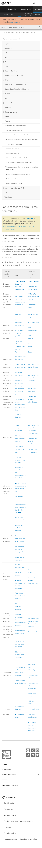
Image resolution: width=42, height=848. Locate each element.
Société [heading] (4, 780)
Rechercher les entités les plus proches (20, 633)
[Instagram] (33, 755)
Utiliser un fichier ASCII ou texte (16, 158)
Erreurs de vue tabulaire (13, 183)
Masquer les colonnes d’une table (20, 449)
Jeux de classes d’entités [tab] (14, 75)
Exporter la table (33, 322)
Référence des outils (28, 15)
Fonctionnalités (25, 9)
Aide (19, 15)
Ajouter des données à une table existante (20, 538)
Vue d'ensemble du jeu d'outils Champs (33, 367)
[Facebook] (28, 750)
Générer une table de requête (32, 441)
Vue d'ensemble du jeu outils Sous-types (33, 388)
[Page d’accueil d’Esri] (6, 3)
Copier (30, 352)
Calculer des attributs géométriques (32, 399)
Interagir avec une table (13, 130)
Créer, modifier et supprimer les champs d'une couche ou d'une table (20, 370)
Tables (33, 33)
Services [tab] (8, 107)
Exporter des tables (12, 149)
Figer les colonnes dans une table (20, 460)
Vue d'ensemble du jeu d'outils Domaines (33, 378)
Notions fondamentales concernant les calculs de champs (20, 570)
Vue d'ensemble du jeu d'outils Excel (33, 314)
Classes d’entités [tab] (11, 71)
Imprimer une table (12, 153)
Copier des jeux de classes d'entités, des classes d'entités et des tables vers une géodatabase (20, 328)
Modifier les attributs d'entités (19, 528)
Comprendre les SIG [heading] (9, 774)
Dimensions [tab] (9, 62)
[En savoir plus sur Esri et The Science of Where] (6, 755)
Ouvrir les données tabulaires (15, 126)
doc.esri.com (15, 22)
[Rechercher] (34, 3)
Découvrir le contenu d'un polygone (19, 654)
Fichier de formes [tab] (11, 112)
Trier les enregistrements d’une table (20, 428)
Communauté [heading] (7, 769)
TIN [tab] (6, 192)
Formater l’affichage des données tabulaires (23, 139)
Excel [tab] (7, 66)
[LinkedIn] (37, 750)
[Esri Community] (28, 755)
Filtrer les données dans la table (20, 438)
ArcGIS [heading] (4, 764)
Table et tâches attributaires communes (18, 162)
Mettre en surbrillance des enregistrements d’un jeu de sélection (20, 507)
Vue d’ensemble (10, 9)
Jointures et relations (15, 144)
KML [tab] (6, 80)
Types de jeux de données (12, 39)
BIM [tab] (6, 53)
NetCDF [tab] (7, 94)
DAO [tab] (6, 57)
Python (37, 15)
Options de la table (12, 179)
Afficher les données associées (18, 606)
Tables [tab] (7, 116)
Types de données (22, 33)
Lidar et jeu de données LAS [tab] (15, 85)
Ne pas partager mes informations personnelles (20, 839)
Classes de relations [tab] (12, 103)
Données (11, 33)
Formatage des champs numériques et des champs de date (20, 404)
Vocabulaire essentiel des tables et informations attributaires (21, 168)
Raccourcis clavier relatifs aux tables (17, 174)
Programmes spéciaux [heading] (10, 785)
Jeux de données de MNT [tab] (14, 188)
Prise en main (13, 15)
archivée (30, 218)
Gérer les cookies (10, 833)
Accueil (5, 15)
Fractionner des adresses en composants (33, 686)
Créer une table (33, 281)
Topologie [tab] (8, 197)
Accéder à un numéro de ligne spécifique (20, 549)
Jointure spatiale (33, 632)
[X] (33, 750)
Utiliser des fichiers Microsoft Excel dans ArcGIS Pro (20, 346)
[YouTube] (37, 755)
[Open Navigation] (39, 3)
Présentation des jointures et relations (20, 595)
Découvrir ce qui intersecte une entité (19, 644)
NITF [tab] (6, 98)
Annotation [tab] (9, 48)
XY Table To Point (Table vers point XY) (33, 296)
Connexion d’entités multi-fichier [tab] (17, 89)
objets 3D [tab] (8, 44)
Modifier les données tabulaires (19, 135)
